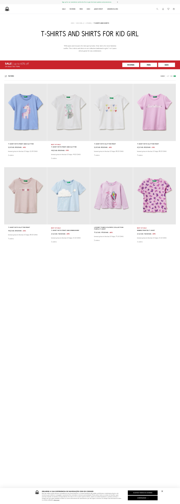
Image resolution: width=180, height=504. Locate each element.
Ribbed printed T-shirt (146, 230)
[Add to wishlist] (7, 86)
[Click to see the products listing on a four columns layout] (171, 76)
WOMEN (72, 9)
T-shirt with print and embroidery (65, 230)
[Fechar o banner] (162, 491)
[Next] (117, 2)
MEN (81, 9)
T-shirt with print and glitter (21, 144)
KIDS (88, 9)
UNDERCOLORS (112, 9)
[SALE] (90, 64)
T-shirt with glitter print (105, 144)
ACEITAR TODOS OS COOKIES (142, 492)
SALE (63, 9)
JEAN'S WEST (98, 9)
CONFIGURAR (141, 498)
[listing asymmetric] (168, 76)
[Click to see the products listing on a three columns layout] (175, 76)
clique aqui (56, 500)
